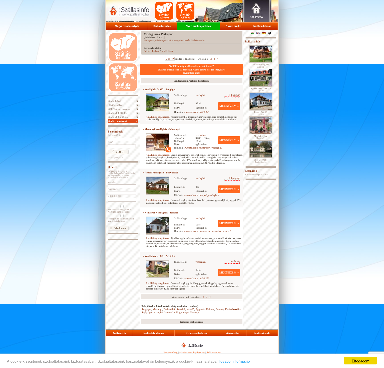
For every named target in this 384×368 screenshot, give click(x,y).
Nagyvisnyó (182, 312)
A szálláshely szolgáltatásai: (158, 116)
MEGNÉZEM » (229, 106)
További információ (234, 361)
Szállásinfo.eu (213, 352)
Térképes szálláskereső (196, 333)
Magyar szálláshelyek (127, 26)
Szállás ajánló (252, 41)
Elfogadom (360, 361)
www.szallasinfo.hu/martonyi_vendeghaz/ (203, 147)
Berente (220, 309)
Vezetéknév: (113, 182)
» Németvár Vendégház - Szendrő (160, 212)
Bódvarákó (169, 309)
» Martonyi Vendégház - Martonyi (161, 129)
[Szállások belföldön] (164, 10)
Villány (260, 113)
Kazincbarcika (233, 309)
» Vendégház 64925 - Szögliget (159, 89)
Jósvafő (190, 309)
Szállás (147, 51)
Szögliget (146, 309)
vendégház (201, 95)
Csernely (194, 312)
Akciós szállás (233, 26)
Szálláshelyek (114, 101)
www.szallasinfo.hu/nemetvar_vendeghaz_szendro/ (207, 231)
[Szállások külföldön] (185, 10)
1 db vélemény (234, 95)
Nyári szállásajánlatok (198, 26)
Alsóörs (261, 66)
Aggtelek (200, 309)
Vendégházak (167, 51)
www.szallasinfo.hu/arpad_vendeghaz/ (201, 195)
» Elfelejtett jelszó (116, 158)
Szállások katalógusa (154, 333)
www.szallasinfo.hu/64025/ (196, 278)
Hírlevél (112, 167)
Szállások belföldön (117, 113)
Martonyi (157, 309)
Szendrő (180, 309)
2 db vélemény (234, 178)
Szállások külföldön (118, 117)
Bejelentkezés (115, 131)
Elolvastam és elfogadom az (120, 211)
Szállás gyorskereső (117, 121)
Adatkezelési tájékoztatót (119, 212)
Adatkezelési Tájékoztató (192, 352)
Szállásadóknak (262, 26)
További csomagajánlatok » (256, 174)
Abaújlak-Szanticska (164, 312)
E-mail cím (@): (114, 196)
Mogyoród (260, 137)
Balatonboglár (261, 161)
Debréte (210, 309)
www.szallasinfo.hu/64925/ (196, 112)
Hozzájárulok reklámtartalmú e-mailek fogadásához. (121, 220)
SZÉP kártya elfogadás (119, 109)
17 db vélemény (234, 261)
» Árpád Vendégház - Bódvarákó (160, 172)
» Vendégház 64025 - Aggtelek (159, 256)
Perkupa (155, 51)
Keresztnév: (113, 189)
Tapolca (260, 89)
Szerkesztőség (170, 352)
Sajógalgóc (147, 312)
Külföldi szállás (162, 26)
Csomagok (251, 170)
